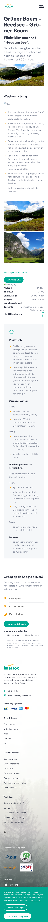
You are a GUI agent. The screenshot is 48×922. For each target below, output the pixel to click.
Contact (7, 738)
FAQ (6, 743)
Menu (41, 5)
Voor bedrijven (10, 787)
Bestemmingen (10, 759)
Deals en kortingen (12, 778)
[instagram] (11, 884)
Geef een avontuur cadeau (15, 812)
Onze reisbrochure (11, 773)
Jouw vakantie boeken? (14, 803)
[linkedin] (16, 884)
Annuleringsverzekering (14, 817)
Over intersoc (9, 724)
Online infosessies (11, 763)
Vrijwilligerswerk (11, 729)
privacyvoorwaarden (20, 643)
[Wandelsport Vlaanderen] (10, 867)
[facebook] (6, 884)
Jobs (6, 733)
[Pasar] (10, 857)
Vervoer (7, 808)
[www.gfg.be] (26, 867)
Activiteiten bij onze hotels (15, 783)
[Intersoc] (9, 6)
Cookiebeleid (35, 900)
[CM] (26, 857)
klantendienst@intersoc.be (19, 695)
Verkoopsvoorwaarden (14, 822)
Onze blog (8, 768)
